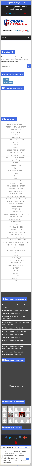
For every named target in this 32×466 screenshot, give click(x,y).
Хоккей (15, 271)
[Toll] (4, 408)
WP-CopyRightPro (18, 465)
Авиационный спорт (15, 124)
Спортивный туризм (16, 245)
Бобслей (16, 142)
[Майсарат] (22, 414)
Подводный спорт (16, 212)
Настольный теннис (16, 201)
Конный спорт (16, 183)
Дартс (16, 176)
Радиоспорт (16, 222)
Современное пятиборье (16, 237)
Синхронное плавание (16, 232)
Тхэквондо (16, 258)
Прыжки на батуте (16, 219)
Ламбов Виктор (21, 328)
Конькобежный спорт (16, 186)
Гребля (15, 173)
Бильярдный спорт (16, 140)
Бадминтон (16, 132)
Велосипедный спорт (16, 150)
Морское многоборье (16, 196)
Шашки (16, 276)
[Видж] (22, 420)
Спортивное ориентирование (16, 242)
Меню (6, 38)
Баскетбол (16, 135)
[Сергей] (27, 420)
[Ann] (16, 408)
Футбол (16, 268)
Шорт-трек (16, 278)
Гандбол (16, 163)
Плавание (16, 209)
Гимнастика (15, 165)
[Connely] (22, 408)
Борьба (15, 147)
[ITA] (16, 414)
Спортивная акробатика (16, 240)
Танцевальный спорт (16, 250)
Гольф (16, 168)
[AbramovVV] (16, 420)
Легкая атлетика (16, 188)
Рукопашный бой (16, 227)
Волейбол (16, 160)
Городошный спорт (16, 171)
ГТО (16, 281)
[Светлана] (27, 408)
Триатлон (16, 255)
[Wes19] (10, 414)
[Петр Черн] (10, 408)
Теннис (16, 253)
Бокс (16, 145)
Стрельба (15, 247)
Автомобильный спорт (16, 127)
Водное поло (16, 153)
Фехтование (16, 263)
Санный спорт (16, 230)
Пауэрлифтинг (16, 206)
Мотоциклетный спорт (16, 199)
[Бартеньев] (27, 414)
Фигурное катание (15, 265)
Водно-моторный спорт (16, 158)
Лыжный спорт (15, 191)
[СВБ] (10, 420)
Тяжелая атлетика (16, 260)
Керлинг (16, 178)
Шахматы (16, 273)
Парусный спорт (16, 204)
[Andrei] (4, 420)
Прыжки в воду (16, 217)
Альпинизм (16, 129)
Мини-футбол (16, 194)
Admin (6, 328)
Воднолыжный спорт (16, 155)
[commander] (4, 414)
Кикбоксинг (16, 181)
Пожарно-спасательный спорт (16, 214)
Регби (16, 224)
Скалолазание (16, 235)
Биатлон (16, 137)
